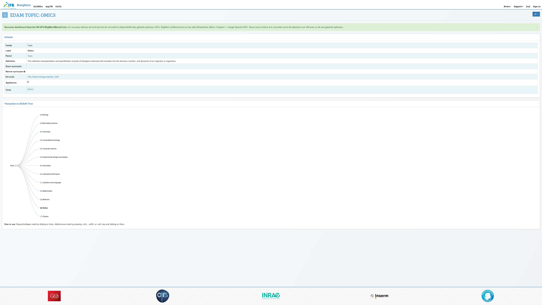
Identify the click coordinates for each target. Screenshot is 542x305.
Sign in (537, 6)
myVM (49, 6)
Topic (30, 55)
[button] (528, 4)
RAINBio (38, 6)
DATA (58, 6)
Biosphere (24, 5)
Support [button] (518, 6)
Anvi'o (30, 89)
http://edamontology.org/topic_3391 (43, 76)
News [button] (507, 6)
